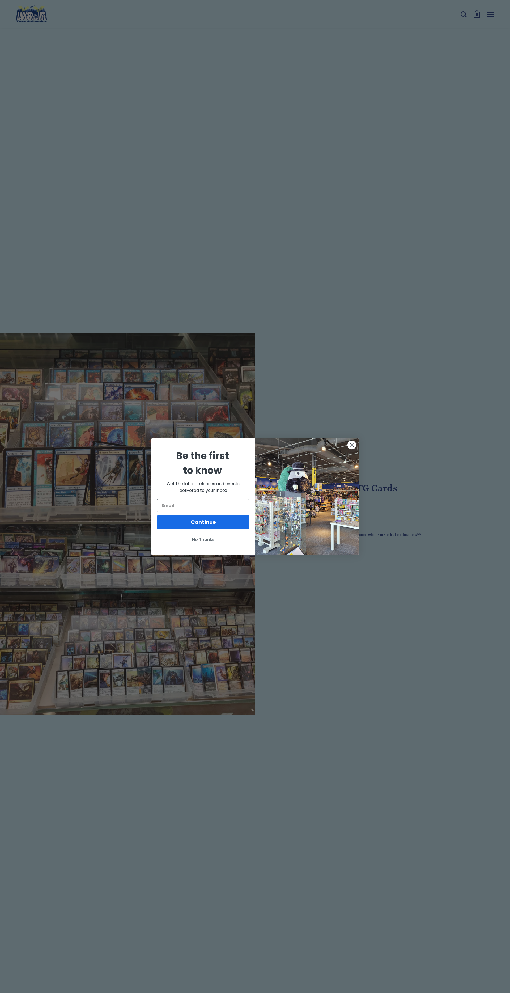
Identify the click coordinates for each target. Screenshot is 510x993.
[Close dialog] (351, 445)
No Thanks (203, 539)
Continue (203, 522)
